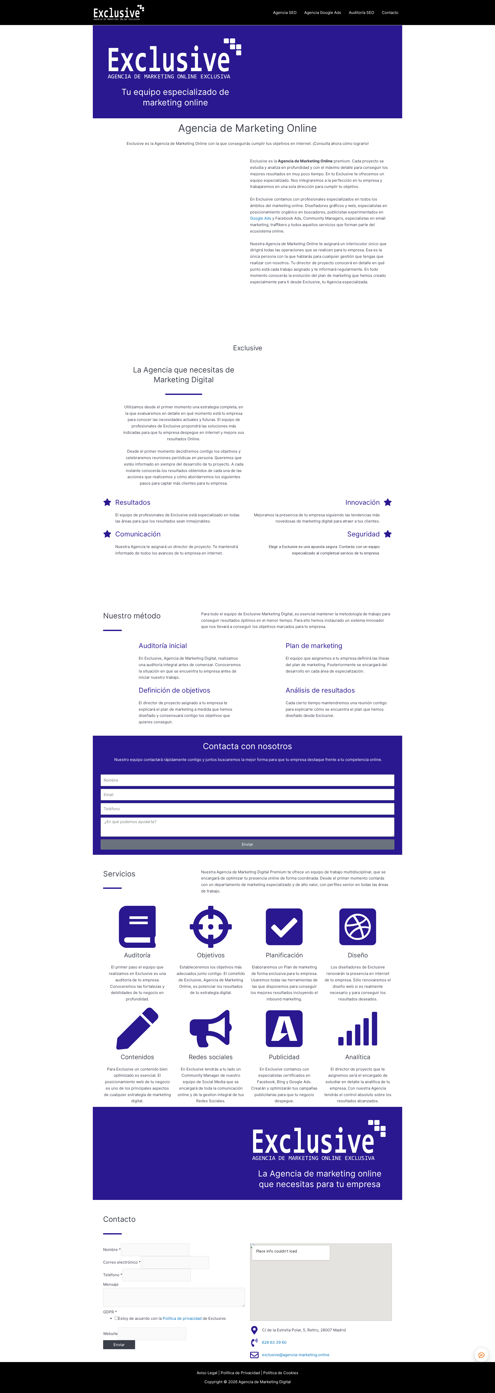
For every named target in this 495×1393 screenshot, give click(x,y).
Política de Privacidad (240, 1372)
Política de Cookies (280, 1372)
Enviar (119, 1344)
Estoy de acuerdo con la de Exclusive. (172, 1318)
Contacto (390, 12)
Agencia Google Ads (322, 12)
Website (110, 1333)
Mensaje (111, 1284)
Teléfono (112, 1274)
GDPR (110, 1311)
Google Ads (260, 218)
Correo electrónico (122, 1262)
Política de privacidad (182, 1318)
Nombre (112, 1249)
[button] (481, 1355)
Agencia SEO (284, 12)
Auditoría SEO (361, 12)
